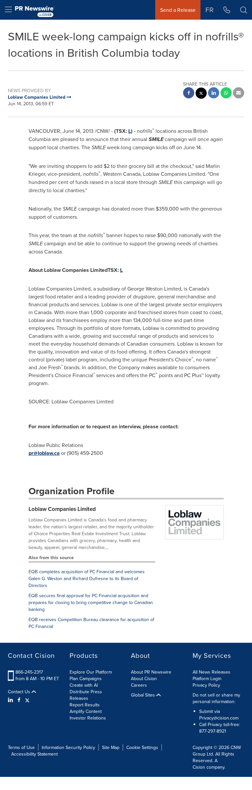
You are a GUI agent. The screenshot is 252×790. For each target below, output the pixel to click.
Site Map (110, 747)
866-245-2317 (29, 672)
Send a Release (178, 9)
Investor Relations (88, 718)
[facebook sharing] (188, 93)
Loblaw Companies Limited (62, 509)
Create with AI (84, 685)
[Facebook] (19, 700)
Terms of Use (21, 747)
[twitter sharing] (201, 94)
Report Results (85, 704)
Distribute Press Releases (86, 694)
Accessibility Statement (34, 754)
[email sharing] (238, 93)
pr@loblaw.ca (44, 453)
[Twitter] (27, 700)
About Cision (144, 678)
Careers (139, 685)
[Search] (243, 10)
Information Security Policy (68, 747)
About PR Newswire (151, 672)
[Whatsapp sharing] (226, 93)
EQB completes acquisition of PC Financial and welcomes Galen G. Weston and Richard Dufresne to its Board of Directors (87, 578)
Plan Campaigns (86, 678)
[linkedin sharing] (213, 93)
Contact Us (20, 691)
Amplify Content (86, 711)
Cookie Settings (142, 747)
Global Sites (143, 695)
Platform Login (207, 678)
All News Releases (211, 672)
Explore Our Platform (91, 672)
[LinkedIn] (11, 700)
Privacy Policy (206, 685)
